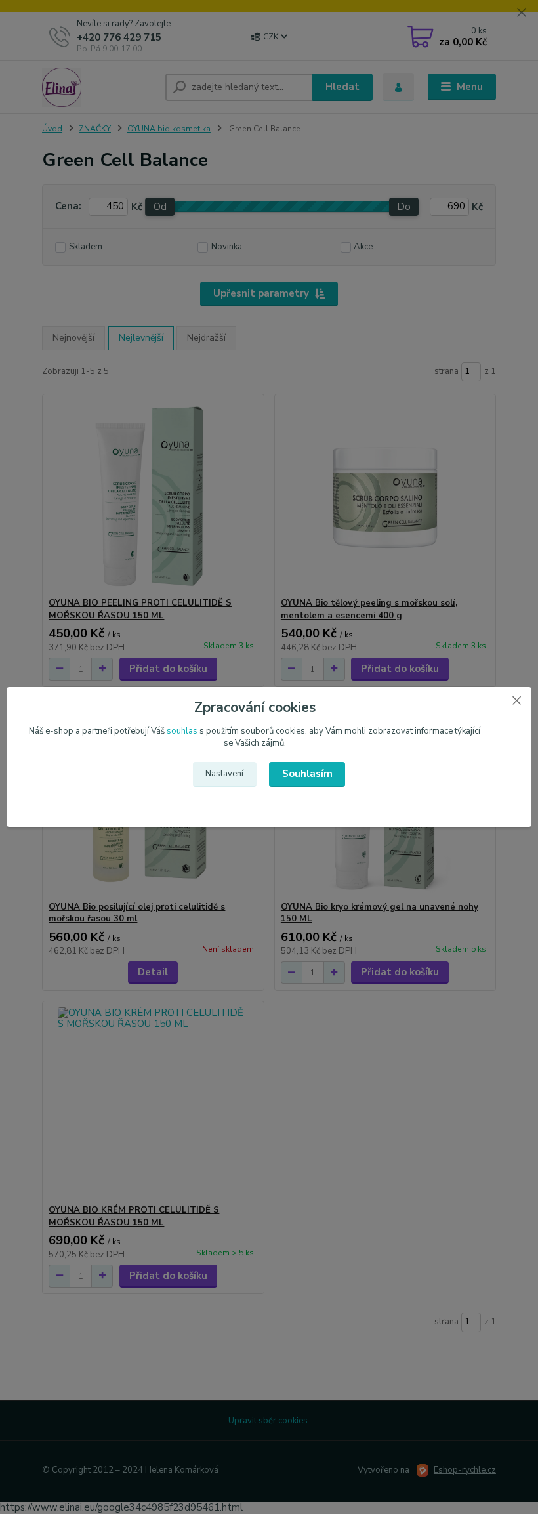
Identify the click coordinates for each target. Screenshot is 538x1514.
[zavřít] (516, 700)
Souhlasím (307, 773)
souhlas (182, 731)
